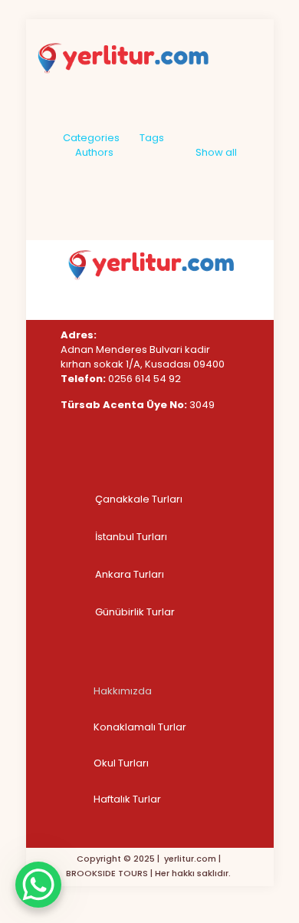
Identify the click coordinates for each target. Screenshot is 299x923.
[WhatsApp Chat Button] (38, 885)
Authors (94, 152)
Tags (152, 137)
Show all (216, 152)
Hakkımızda (123, 691)
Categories (91, 137)
